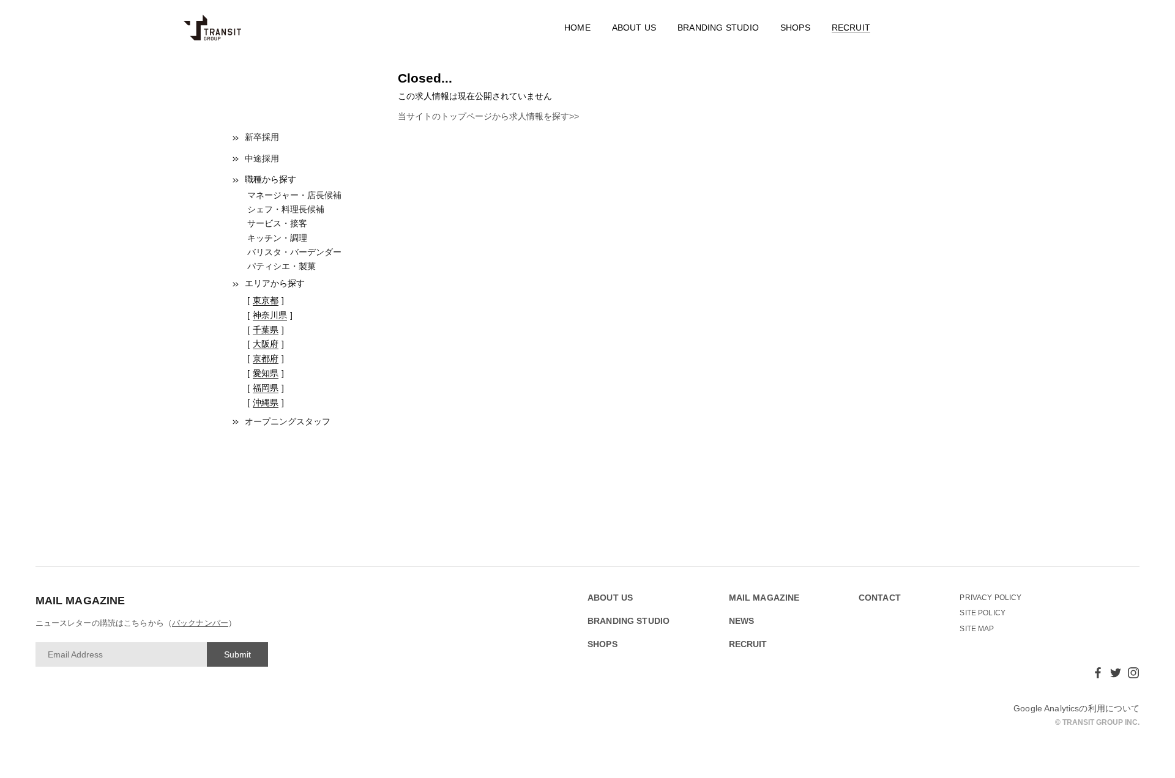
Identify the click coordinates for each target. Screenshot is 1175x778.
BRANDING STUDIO (718, 27)
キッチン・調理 (277, 238)
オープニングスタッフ (287, 421)
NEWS (742, 621)
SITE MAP (977, 628)
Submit (237, 654)
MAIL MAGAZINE (764, 597)
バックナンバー (200, 623)
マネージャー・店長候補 (294, 195)
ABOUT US (634, 27)
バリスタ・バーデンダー (294, 252)
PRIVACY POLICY (990, 597)
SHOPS (795, 27)
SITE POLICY (982, 613)
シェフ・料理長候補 (285, 209)
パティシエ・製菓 (281, 266)
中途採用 (262, 158)
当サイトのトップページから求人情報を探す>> (488, 116)
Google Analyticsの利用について (1076, 708)
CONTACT (880, 597)
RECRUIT (851, 27)
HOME (577, 27)
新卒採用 (262, 137)
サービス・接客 (277, 223)
